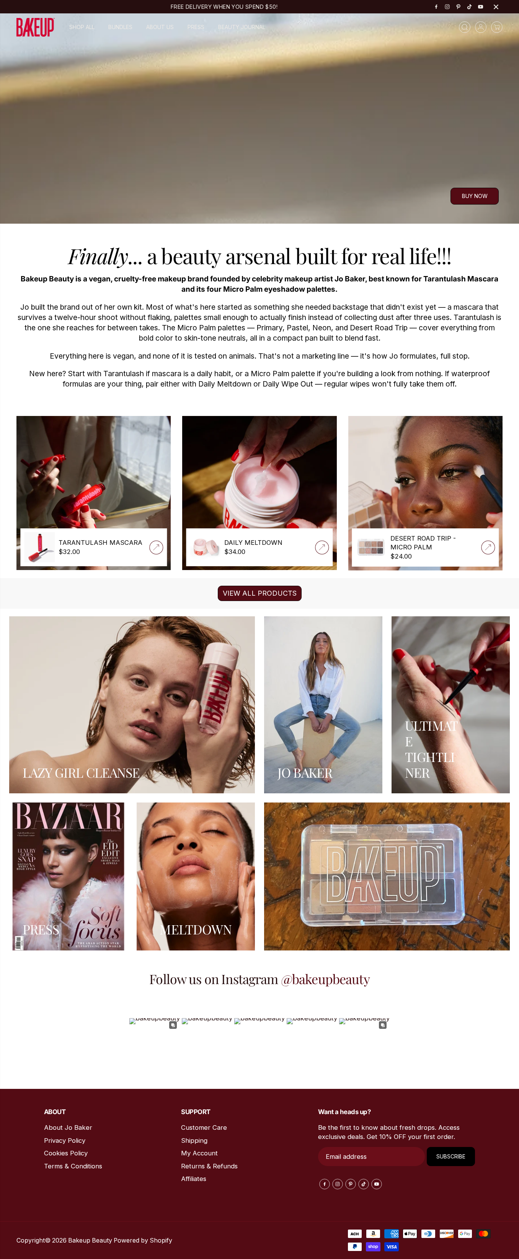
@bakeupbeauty (325, 979)
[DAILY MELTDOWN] (322, 547)
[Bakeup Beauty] (35, 27)
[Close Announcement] (496, 6)
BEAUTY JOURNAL (241, 27)
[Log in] (480, 27)
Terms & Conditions (73, 1166)
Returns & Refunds (209, 1166)
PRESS (196, 27)
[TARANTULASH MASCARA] (156, 547)
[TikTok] (469, 6)
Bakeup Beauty (90, 1240)
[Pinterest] (458, 6)
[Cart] (497, 27)
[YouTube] (480, 6)
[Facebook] (436, 6)
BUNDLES (120, 27)
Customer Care (204, 1127)
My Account (199, 1153)
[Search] (464, 27)
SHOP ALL (82, 27)
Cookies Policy (66, 1153)
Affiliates (193, 1179)
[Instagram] (447, 6)
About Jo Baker (68, 1127)
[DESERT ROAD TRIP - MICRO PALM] (488, 547)
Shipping (194, 1140)
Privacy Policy (64, 1140)
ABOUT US (160, 27)
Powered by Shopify (143, 1240)
